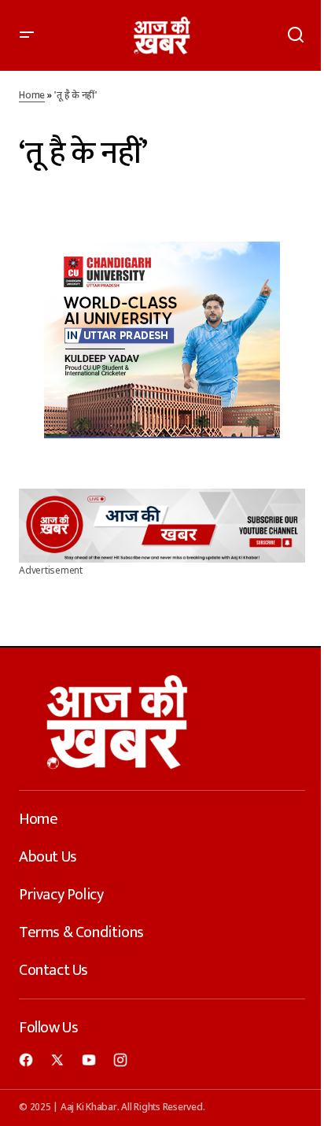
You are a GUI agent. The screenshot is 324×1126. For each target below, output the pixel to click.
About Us (48, 856)
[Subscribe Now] (162, 526)
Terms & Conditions (81, 932)
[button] (27, 35)
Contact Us (53, 970)
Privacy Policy (61, 894)
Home (32, 96)
